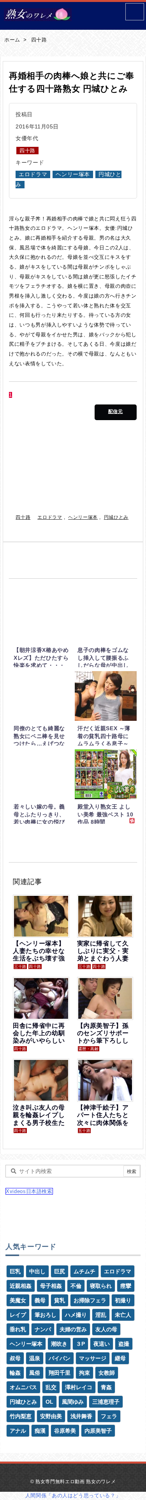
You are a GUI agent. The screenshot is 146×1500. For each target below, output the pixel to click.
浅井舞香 (81, 1416)
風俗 (34, 1373)
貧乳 (59, 1300)
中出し (37, 1271)
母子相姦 (51, 1286)
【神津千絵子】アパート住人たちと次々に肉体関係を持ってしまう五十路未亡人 (103, 1122)
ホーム (12, 40)
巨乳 (15, 1271)
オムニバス (23, 1387)
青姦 (106, 1387)
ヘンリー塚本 (73, 174)
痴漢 (40, 1431)
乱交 (51, 1387)
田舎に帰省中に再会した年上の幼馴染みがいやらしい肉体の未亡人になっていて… (39, 1040)
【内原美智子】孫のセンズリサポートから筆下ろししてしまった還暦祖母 (103, 1040)
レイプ (18, 1315)
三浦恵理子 (106, 1402)
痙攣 (125, 1286)
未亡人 (123, 1315)
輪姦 (15, 1373)
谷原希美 (65, 1431)
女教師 (107, 1373)
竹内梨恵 (21, 1416)
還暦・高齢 (88, 1049)
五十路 (84, 1130)
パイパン (59, 1358)
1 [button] (10, 395)
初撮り (123, 1300)
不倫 (75, 1286)
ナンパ (43, 1329)
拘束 (84, 1373)
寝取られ (101, 1286)
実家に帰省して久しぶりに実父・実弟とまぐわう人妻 (103, 951)
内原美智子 (98, 1431)
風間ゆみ (73, 1402)
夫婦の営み (73, 1329)
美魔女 (18, 1300)
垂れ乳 (18, 1329)
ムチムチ (84, 1271)
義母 (40, 1300)
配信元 (115, 411)
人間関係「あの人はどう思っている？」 (73, 1495)
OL (49, 1402)
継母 (120, 1358)
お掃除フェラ (90, 1300)
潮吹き (59, 1344)
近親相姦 (21, 1286)
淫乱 (100, 1315)
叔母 (15, 1358)
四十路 (39, 40)
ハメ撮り (76, 1315)
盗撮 (123, 1344)
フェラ (109, 1416)
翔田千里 (59, 1373)
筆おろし (45, 1315)
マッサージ (92, 1358)
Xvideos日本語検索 (29, 1191)
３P (80, 1344)
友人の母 (106, 1329)
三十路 (20, 966)
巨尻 (59, 1271)
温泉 (34, 1358)
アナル (18, 1431)
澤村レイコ (78, 1387)
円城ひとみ (116, 517)
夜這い (101, 1344)
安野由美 (51, 1416)
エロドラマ (33, 174)
